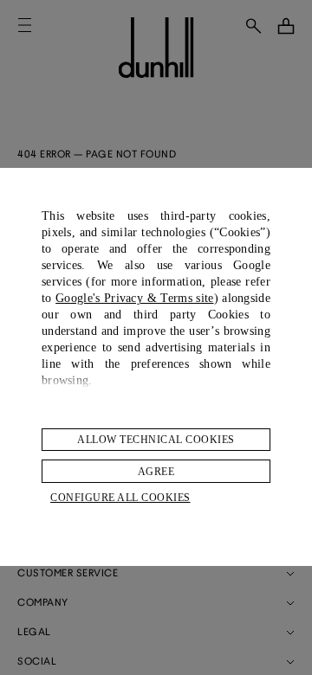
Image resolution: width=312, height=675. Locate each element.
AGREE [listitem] (156, 472)
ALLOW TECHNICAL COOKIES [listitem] (156, 440)
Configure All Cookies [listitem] (120, 498)
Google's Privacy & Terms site (134, 298)
